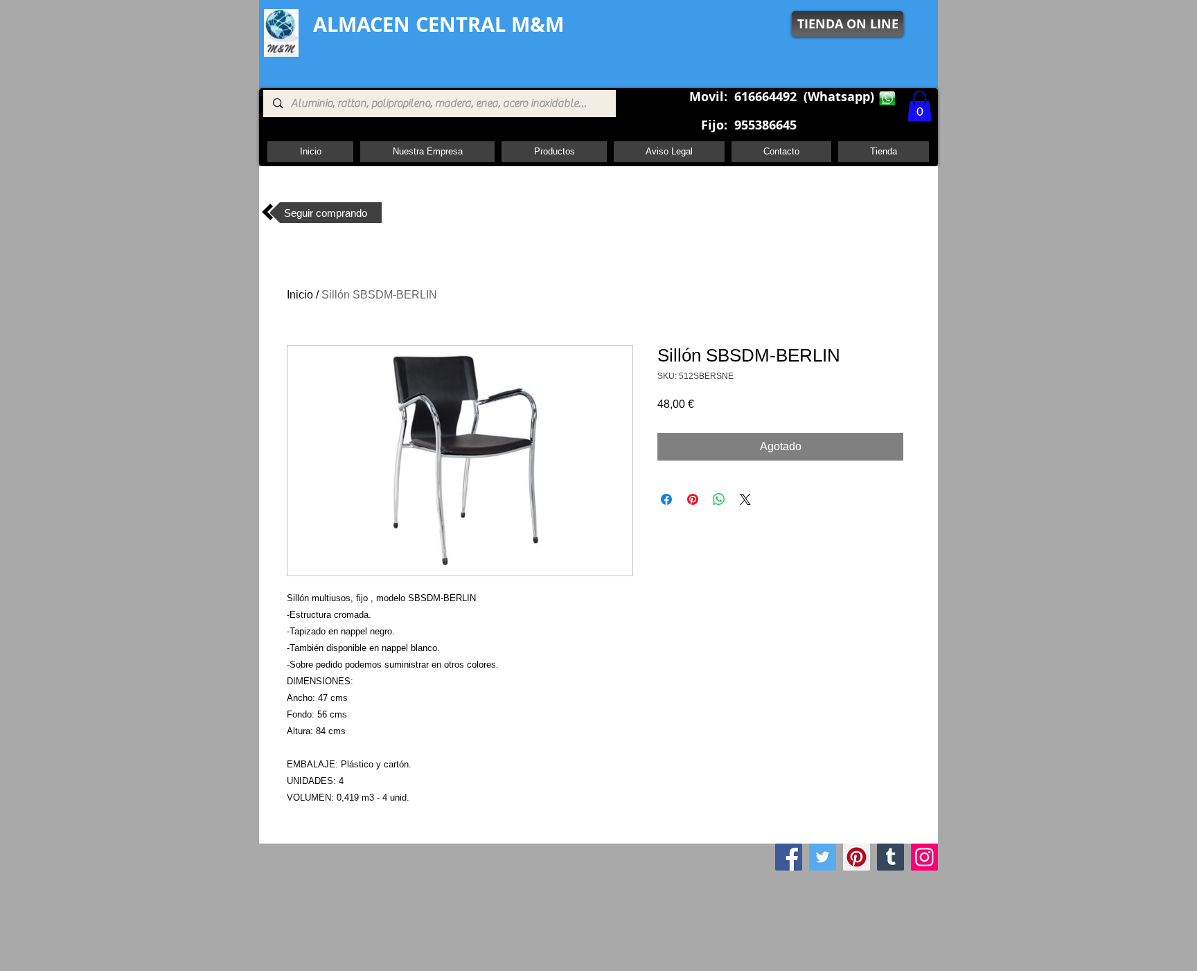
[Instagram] (924, 857)
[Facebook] (788, 857)
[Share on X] (745, 499)
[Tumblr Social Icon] (890, 857)
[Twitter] (822, 857)
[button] (919, 106)
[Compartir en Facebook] (666, 499)
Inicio (300, 295)
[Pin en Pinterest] (692, 499)
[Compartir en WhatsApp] (719, 499)
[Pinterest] (856, 857)
